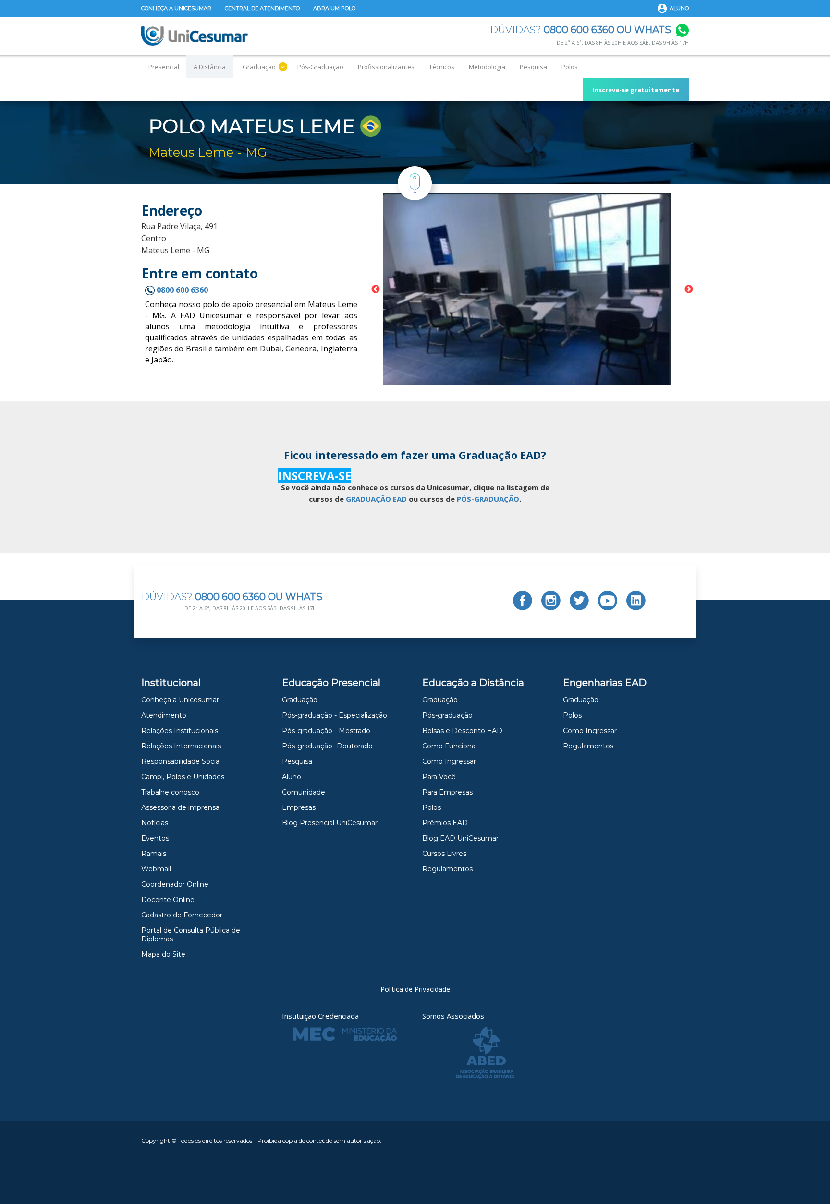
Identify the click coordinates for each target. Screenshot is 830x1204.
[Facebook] (522, 600)
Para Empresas (447, 792)
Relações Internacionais (181, 746)
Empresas (299, 807)
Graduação (259, 66)
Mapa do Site (163, 954)
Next (689, 289)
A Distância (210, 66)
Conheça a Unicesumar (176, 8)
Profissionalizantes (386, 66)
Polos (569, 66)
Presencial (163, 66)
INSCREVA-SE (314, 475)
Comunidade (303, 792)
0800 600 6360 (181, 290)
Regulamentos (447, 869)
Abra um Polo (334, 8)
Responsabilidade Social (181, 761)
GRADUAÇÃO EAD (376, 499)
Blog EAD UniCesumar (460, 838)
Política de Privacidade (415, 989)
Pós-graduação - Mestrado (326, 730)
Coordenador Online (174, 884)
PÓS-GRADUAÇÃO (488, 499)
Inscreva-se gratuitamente (635, 89)
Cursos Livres (444, 853)
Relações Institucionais (179, 730)
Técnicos (441, 66)
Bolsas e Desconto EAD (462, 730)
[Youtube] (607, 600)
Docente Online (168, 899)
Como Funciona (449, 746)
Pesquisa (533, 66)
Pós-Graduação (320, 66)
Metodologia (487, 66)
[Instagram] (551, 600)
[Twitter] (579, 600)
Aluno (679, 8)
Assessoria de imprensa (180, 807)
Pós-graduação (447, 715)
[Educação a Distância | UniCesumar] (194, 36)
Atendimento (163, 715)
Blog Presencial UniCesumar (330, 823)
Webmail (156, 869)
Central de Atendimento (262, 8)
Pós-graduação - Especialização (334, 715)
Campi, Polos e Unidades (182, 776)
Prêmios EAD (445, 823)
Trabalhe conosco (170, 792)
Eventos (155, 838)
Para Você (439, 776)
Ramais (153, 853)
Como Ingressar (449, 761)
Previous (375, 289)
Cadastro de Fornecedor (181, 915)
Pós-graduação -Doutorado (327, 746)
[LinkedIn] (636, 600)
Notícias (154, 823)
